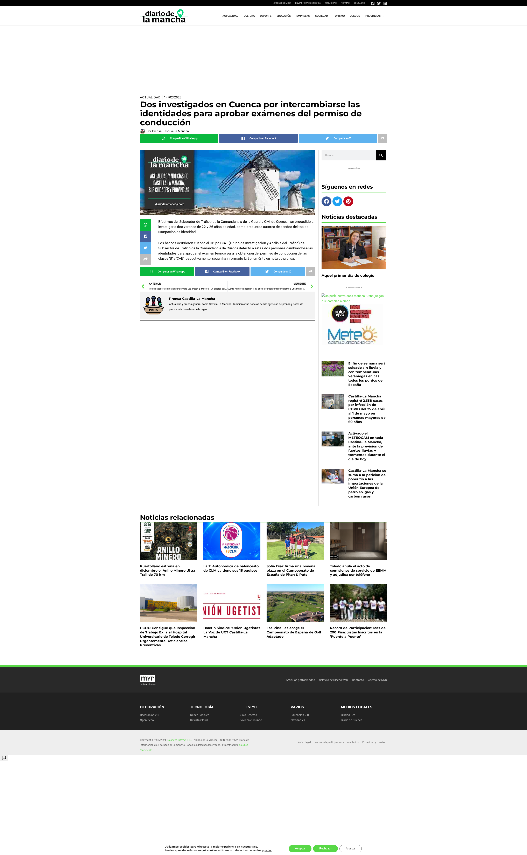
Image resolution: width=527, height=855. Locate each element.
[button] (382, 16)
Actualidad (150, 97)
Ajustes (351, 848)
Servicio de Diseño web (333, 680)
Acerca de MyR (377, 680)
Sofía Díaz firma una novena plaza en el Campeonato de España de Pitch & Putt (291, 570)
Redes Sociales (199, 715)
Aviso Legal (304, 742)
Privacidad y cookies (373, 742)
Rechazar (325, 848)
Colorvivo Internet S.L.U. (180, 740)
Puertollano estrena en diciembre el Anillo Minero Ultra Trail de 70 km (167, 570)
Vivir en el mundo (251, 720)
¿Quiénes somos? (282, 3)
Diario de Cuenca (351, 720)
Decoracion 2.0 (149, 715)
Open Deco (147, 720)
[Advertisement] (263, 56)
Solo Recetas (248, 715)
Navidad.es (298, 720)
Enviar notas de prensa (308, 3)
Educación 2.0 (300, 715)
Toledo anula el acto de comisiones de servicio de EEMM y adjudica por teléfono (358, 570)
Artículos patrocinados (300, 680)
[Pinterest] (385, 3)
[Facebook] (373, 3)
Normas (345, 3)
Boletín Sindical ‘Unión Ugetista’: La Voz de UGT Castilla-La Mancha (231, 632)
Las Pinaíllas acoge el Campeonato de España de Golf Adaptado (294, 632)
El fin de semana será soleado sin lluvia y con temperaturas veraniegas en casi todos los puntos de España (367, 374)
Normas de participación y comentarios (337, 742)
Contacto (359, 3)
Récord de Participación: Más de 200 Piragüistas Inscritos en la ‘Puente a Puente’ (358, 632)
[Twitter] (379, 3)
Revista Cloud (199, 720)
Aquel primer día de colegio (348, 275)
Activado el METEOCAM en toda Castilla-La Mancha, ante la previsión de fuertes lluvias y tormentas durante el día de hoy (366, 446)
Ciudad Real (348, 715)
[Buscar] (381, 155)
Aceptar (300, 848)
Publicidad (331, 3)
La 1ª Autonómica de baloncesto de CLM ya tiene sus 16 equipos (231, 568)
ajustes (267, 850)
